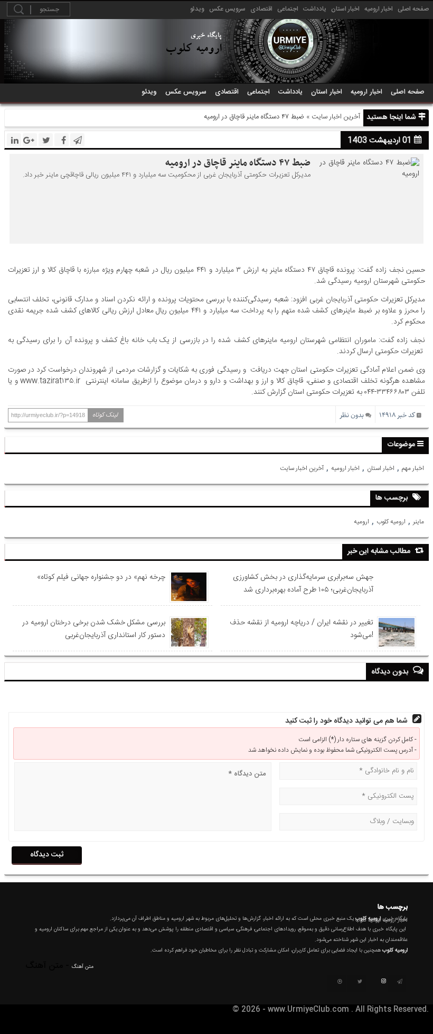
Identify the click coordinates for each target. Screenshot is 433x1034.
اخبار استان (345, 9)
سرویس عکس (227, 9)
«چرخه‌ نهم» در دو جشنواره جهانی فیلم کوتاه (101, 577)
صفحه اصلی (413, 9)
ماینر (418, 522)
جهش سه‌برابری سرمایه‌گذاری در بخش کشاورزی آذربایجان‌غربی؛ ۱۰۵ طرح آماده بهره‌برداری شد (303, 583)
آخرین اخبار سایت (336, 117)
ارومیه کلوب (391, 522)
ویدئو (197, 9)
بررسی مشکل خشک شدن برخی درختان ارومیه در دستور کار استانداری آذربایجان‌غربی (93, 629)
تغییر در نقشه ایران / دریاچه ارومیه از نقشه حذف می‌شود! (301, 629)
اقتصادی (261, 9)
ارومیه (361, 522)
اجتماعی (287, 9)
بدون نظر (352, 415)
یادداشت (314, 9)
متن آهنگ (82, 967)
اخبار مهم (413, 468)
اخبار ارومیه (378, 9)
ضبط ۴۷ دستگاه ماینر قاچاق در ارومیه (237, 163)
